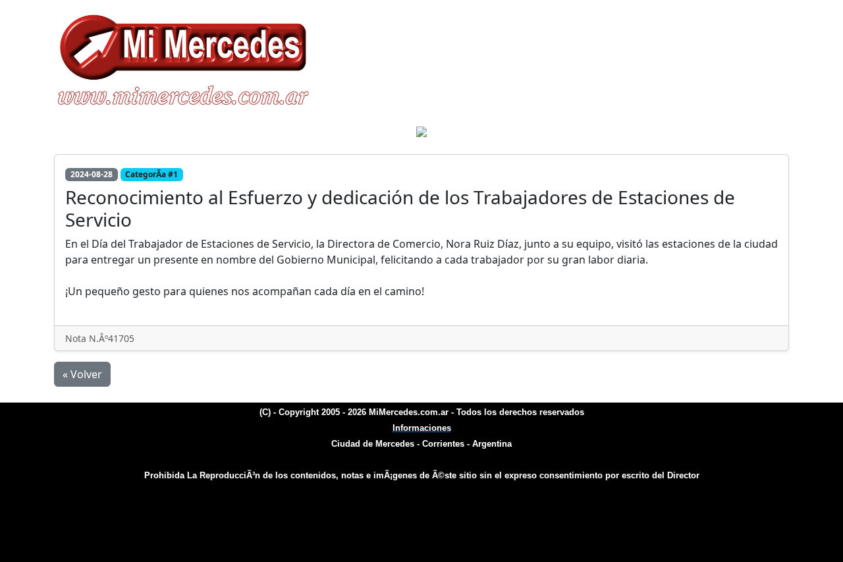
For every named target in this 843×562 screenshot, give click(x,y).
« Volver (82, 374)
